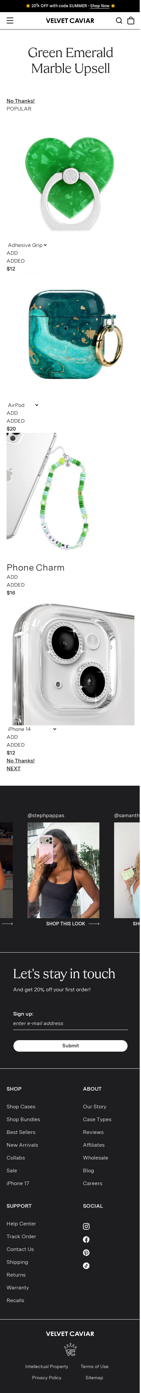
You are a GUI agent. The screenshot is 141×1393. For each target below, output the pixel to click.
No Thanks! (21, 101)
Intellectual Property (46, 1366)
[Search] (119, 20)
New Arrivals (22, 1145)
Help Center (21, 1224)
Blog (88, 1170)
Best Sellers (21, 1132)
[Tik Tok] (109, 1265)
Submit (70, 1046)
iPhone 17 (18, 1183)
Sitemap (94, 1377)
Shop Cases (21, 1106)
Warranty (18, 1287)
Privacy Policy (46, 1377)
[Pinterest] (109, 1252)
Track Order (21, 1236)
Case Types (97, 1119)
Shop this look (38, 923)
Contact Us (20, 1249)
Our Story (94, 1106)
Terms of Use (95, 1366)
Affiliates (94, 1145)
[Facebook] (109, 1239)
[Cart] (130, 20)
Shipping (17, 1262)
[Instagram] (109, 1226)
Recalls (15, 1300)
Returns (16, 1275)
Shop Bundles (23, 1119)
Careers (92, 1183)
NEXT (14, 768)
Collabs (16, 1158)
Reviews (93, 1132)
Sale (12, 1170)
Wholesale (95, 1158)
